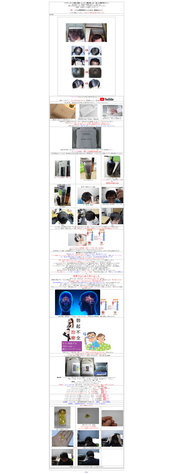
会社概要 (65, 401)
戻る (86, 472)
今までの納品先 (106, 401)
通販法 (98, 401)
